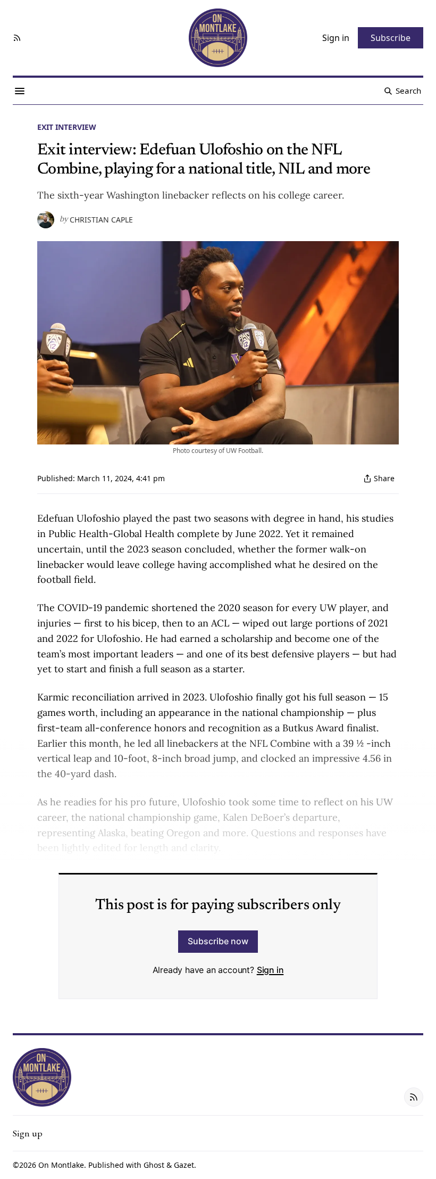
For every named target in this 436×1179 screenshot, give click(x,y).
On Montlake (61, 1165)
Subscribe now (218, 941)
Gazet (184, 1165)
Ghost (154, 1165)
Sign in (270, 969)
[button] (28, 1133)
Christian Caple (101, 220)
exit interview (66, 127)
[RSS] (17, 38)
